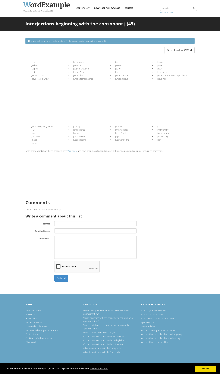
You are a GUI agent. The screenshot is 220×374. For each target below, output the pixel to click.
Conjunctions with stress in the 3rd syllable (103, 336)
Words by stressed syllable (153, 310)
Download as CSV (178, 50)
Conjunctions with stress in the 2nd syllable (103, 340)
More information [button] (99, 368)
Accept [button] (205, 368)
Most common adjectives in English (99, 332)
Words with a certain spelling (154, 342)
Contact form (31, 334)
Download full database (107, 8)
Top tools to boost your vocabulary (41, 330)
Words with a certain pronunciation (157, 318)
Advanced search (168, 12)
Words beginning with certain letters (49, 41)
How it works (31, 318)
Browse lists (31, 314)
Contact (129, 8)
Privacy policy (31, 342)
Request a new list (34, 322)
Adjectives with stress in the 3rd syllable (102, 348)
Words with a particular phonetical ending (160, 338)
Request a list (82, 8)
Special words (147, 322)
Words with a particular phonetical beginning (161, 334)
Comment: (44, 238)
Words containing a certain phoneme (158, 330)
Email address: (42, 231)
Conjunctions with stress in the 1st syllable (103, 344)
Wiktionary (72, 151)
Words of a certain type (152, 314)
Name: (46, 223)
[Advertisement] (54, 101)
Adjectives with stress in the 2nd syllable (102, 352)
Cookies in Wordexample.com (39, 338)
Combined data (148, 326)
